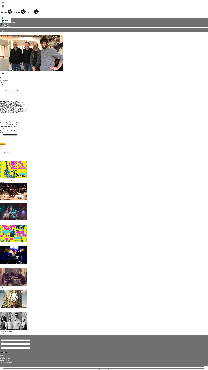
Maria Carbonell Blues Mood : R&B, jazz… (6, 180)
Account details (4, 31)
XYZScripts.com (109, 369)
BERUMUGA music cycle (4, 243)
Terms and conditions (5, 24)
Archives (1, 152)
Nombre (2, 338)
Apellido (2, 342)
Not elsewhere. (2, 309)
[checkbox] (7, 16)
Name (1, 132)
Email (1, 133)
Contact (3, 23)
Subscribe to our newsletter (6, 26)
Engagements (13, 22)
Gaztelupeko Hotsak (3, 78)
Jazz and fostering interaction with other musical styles (8, 265)
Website (1, 134)
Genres (12, 21)
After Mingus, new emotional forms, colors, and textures (8, 287)
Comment (2, 142)
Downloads (4, 29)
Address (3, 30)
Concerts (12, 19)
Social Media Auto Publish (100, 369)
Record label (4, 25)
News (12, 20)
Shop (12, 18)
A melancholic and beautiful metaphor (6, 331)
